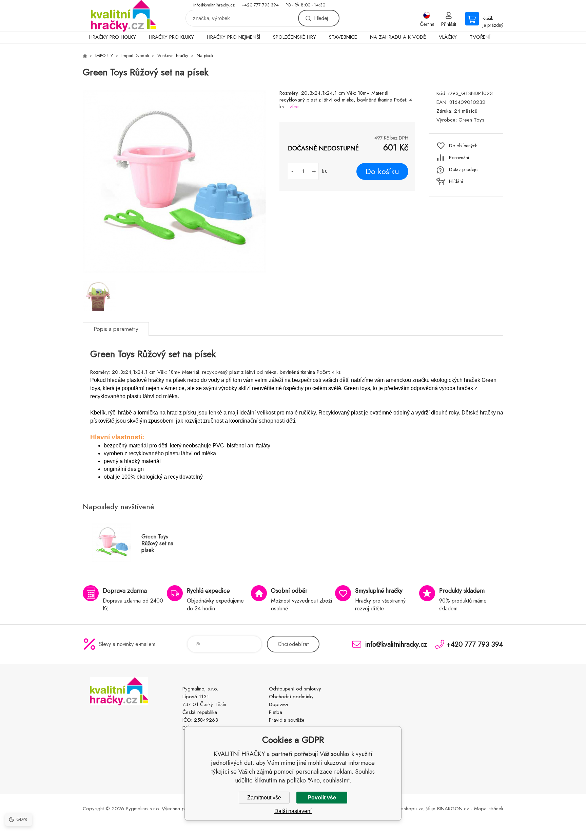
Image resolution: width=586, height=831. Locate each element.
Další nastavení (293, 811)
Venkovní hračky (172, 55)
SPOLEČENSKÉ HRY (294, 37)
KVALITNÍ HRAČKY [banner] (123, 16)
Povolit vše (322, 797)
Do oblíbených (463, 145)
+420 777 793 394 (260, 5)
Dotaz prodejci (463, 169)
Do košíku (382, 171)
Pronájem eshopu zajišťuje (407, 808)
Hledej (321, 18)
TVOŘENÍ (480, 37)
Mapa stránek (488, 808)
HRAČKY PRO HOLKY (112, 37)
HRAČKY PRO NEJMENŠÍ (233, 37)
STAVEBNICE (343, 37)
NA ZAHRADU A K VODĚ (398, 37)
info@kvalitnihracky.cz (214, 5)
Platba (275, 712)
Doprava (278, 704)
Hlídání (456, 181)
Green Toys (471, 120)
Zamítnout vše (264, 797)
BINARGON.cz (453, 808)
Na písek (205, 55)
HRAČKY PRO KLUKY (171, 37)
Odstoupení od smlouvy (295, 688)
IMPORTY (104, 55)
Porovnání (459, 157)
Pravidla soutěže (287, 720)
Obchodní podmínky (291, 696)
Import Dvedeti (135, 55)
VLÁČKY (448, 37)
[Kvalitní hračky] (85, 56)
